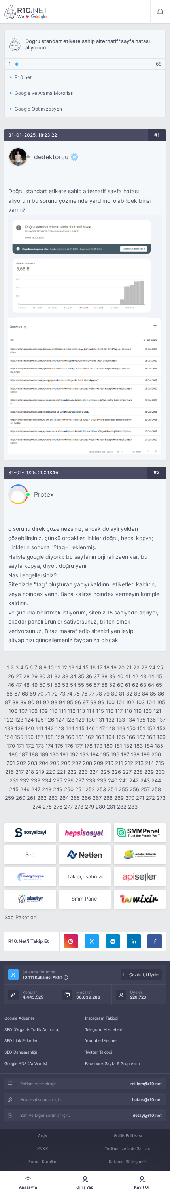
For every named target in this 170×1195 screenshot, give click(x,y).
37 (97, 676)
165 (120, 737)
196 (115, 754)
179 (98, 746)
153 (161, 728)
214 (149, 763)
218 (29, 772)
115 (100, 711)
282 (122, 806)
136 (151, 719)
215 (159, 763)
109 (43, 711)
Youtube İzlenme (101, 1040)
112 (72, 711)
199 (145, 754)
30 (42, 676)
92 (46, 702)
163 (100, 737)
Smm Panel (85, 898)
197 (125, 754)
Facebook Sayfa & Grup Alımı (112, 1063)
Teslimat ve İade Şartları (127, 1148)
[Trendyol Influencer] (140, 899)
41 (127, 676)
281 (111, 806)
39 (112, 676)
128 (70, 719)
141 (39, 728)
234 (46, 780)
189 (44, 754)
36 (89, 676)
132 (110, 719)
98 (93, 702)
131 (100, 719)
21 (129, 667)
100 (110, 702)
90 (31, 702)
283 (133, 806)
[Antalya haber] (140, 854)
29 (34, 676)
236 (69, 780)
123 (19, 719)
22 (136, 667)
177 (79, 746)
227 (127, 772)
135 (141, 719)
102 (130, 702)
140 (29, 728)
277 (68, 806)
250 (69, 789)
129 (80, 719)
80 (114, 693)
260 (20, 798)
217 (19, 772)
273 (161, 798)
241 (123, 780)
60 (120, 685)
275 (47, 806)
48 (26, 685)
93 (54, 702)
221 (61, 772)
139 (19, 728)
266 (86, 798)
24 (152, 667)
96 (78, 702)
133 (120, 719)
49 (34, 685)
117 (119, 711)
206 (65, 763)
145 (80, 728)
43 (143, 676)
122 (8, 719)
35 (81, 676)
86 (161, 693)
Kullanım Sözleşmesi (127, 1161)
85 (153, 693)
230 (160, 772)
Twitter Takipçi (98, 1052)
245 (14, 789)
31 (50, 676)
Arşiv (42, 1135)
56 (89, 685)
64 (151, 685)
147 (100, 728)
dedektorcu (51, 157)
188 (33, 754)
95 (70, 702)
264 (64, 798)
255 (123, 789)
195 (104, 754)
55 (81, 685)
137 (161, 719)
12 (64, 667)
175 (59, 746)
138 (9, 728)
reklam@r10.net (146, 1083)
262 (42, 798)
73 (62, 693)
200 (156, 754)
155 (19, 737)
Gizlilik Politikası (128, 1135)
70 (40, 693)
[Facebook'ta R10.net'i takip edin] (154, 941)
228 (138, 772)
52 (57, 685)
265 (75, 798)
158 (49, 737)
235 (57, 780)
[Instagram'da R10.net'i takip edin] (71, 941)
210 (109, 763)
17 (99, 667)
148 (110, 728)
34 (73, 676)
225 (105, 772)
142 (49, 728)
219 (40, 772)
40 (120, 676)
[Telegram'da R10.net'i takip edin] (113, 941)
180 (108, 746)
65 (159, 685)
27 (19, 676)
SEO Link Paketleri (21, 1040)
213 (139, 763)
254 (112, 789)
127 (60, 719)
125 (39, 719)
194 (94, 754)
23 (144, 667)
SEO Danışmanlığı (20, 1052)
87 (8, 702)
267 (97, 798)
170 (11, 746)
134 (131, 719)
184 (148, 746)
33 (65, 676)
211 (119, 763)
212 (129, 763)
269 (119, 798)
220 (50, 772)
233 (35, 780)
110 (53, 711)
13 (71, 667)
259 (9, 798)
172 (30, 746)
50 (42, 685)
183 (138, 746)
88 (15, 702)
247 (35, 789)
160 (70, 737)
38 (104, 676)
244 (156, 780)
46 (11, 685)
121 (157, 711)
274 (36, 806)
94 (62, 702)
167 (141, 737)
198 (135, 754)
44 (151, 676)
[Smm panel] (140, 832)
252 (90, 789)
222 (72, 772)
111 (62, 711)
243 (145, 780)
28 (26, 676)
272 (150, 798)
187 (23, 754)
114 (90, 711)
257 (145, 789)
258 (156, 789)
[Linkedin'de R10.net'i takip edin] (134, 941)
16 (93, 667)
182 (128, 746)
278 (78, 806)
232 (24, 780)
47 (19, 685)
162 (89, 737)
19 (114, 667)
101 (120, 702)
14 (78, 667)
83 (137, 693)
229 (149, 772)
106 (13, 711)
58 (104, 685)
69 (33, 693)
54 (73, 685)
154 (8, 737)
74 (69, 693)
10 (51, 667)
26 (11, 676)
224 (94, 772)
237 (79, 780)
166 (131, 737)
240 (112, 780)
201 (10, 763)
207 (76, 763)
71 (47, 693)
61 (127, 685)
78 (99, 693)
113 (81, 711)
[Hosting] (85, 854)
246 (25, 789)
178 (88, 746)
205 (54, 763)
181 (118, 746)
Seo (30, 854)
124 (29, 719)
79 (107, 693)
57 (97, 685)
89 (23, 702)
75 (77, 693)
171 (20, 746)
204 (43, 763)
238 (90, 780)
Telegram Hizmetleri (103, 1029)
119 (138, 711)
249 (57, 789)
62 (135, 685)
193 (84, 754)
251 (79, 789)
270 (129, 798)
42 (135, 676)
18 (107, 667)
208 (87, 763)
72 (55, 693)
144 (70, 728)
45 (159, 676)
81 (122, 693)
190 (54, 754)
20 (121, 667)
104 (150, 702)
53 (65, 685)
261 (31, 798)
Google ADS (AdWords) (25, 1063)
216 (9, 772)
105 (161, 702)
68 (25, 693)
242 (134, 780)
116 (109, 711)
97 (86, 702)
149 (121, 728)
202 (21, 763)
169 (161, 737)
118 (128, 711)
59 (112, 685)
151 (141, 728)
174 (49, 746)
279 (89, 806)
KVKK (42, 1148)
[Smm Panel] (30, 832)
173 (40, 746)
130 (90, 719)
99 (101, 702)
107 (23, 711)
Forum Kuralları (42, 1161)
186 (13, 754)
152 (151, 728)
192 (74, 754)
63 (143, 685)
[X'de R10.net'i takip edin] (92, 941)
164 (110, 737)
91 (39, 702)
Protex (44, 494)
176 (69, 746)
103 (140, 702)
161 (80, 737)
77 (91, 693)
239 (101, 780)
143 (59, 728)
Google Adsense (19, 1018)
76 (84, 693)
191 (64, 754)
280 (100, 806)
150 (131, 728)
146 (90, 728)
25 (160, 667)
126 (49, 719)
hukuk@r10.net (147, 1099)
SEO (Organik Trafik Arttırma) (32, 1029)
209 (98, 763)
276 (57, 806)
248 (46, 789)
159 (59, 737)
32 (57, 676)
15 (86, 667)
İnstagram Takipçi (101, 1018)
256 (134, 789)
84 (145, 693)
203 (32, 763)
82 (129, 693)
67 (17, 693)
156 (29, 737)
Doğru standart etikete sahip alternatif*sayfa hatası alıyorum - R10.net (26, 12)
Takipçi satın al (85, 876)
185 (159, 746)
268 (108, 798)
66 (9, 693)
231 (13, 780)
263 (53, 798)
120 (147, 711)
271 (140, 798)
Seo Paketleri (20, 917)
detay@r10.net (147, 1115)
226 (116, 772)
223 (83, 772)
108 (33, 711)
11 (57, 667)
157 (39, 737)
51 (50, 685)
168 (151, 737)
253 (101, 789)
